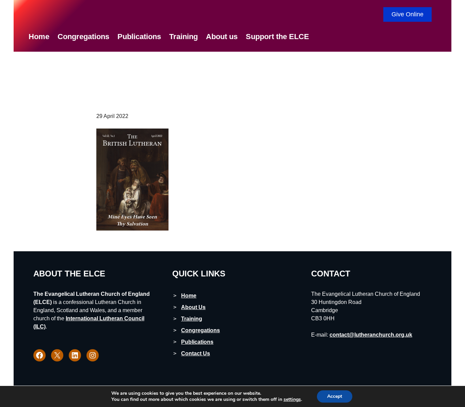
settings (292, 399)
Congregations (200, 330)
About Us (193, 307)
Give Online (407, 14)
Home (188, 296)
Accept (334, 396)
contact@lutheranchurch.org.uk (371, 335)
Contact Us (195, 353)
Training (191, 319)
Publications (197, 342)
